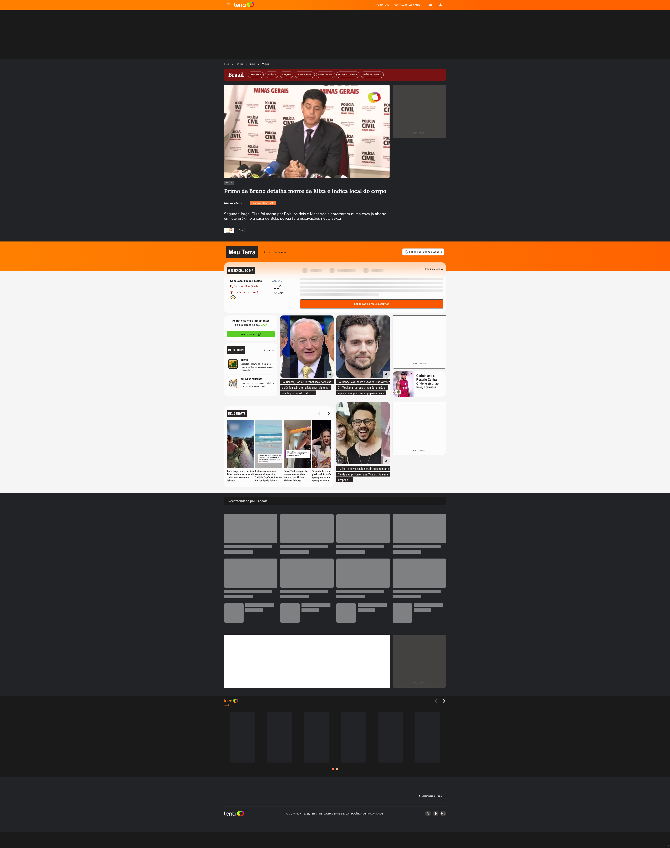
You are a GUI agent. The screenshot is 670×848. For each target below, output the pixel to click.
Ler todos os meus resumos (371, 304)
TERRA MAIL (382, 4)
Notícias (240, 63)
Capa (226, 63)
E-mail (430, 4)
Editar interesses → (433, 268)
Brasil (252, 63)
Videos (265, 63)
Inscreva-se (247, 334)
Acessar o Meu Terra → (275, 252)
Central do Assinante (407, 4)
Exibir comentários (233, 203)
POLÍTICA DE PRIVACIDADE (367, 813)
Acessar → (269, 350)
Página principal (244, 5)
